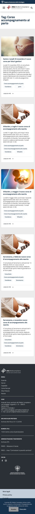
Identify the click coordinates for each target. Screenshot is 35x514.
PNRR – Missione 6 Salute (9, 446)
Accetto (13, 509)
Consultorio (8, 274)
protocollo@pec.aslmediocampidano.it (16, 410)
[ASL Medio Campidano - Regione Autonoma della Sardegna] (11, 371)
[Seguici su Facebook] (2, 460)
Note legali (6, 491)
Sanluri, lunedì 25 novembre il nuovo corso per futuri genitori (17, 60)
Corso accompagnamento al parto (13, 83)
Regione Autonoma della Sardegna (14, 2)
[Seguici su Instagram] (6, 460)
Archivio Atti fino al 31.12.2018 (11, 422)
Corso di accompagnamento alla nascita (15, 149)
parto (19, 87)
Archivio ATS (5, 442)
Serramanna (19, 280)
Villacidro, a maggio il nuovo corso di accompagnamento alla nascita (17, 192)
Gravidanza (8, 87)
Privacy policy (7, 495)
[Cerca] (32, 8)
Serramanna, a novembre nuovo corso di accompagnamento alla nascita (15, 322)
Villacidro (19, 152)
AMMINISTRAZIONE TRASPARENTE (11, 439)
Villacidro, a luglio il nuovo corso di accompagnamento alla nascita (16, 127)
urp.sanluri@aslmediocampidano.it (17, 412)
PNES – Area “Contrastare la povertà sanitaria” (16, 450)
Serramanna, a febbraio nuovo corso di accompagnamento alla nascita (17, 257)
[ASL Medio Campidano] (2, 2)
